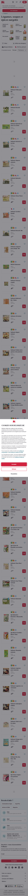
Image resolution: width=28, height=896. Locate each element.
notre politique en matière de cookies (15, 452)
